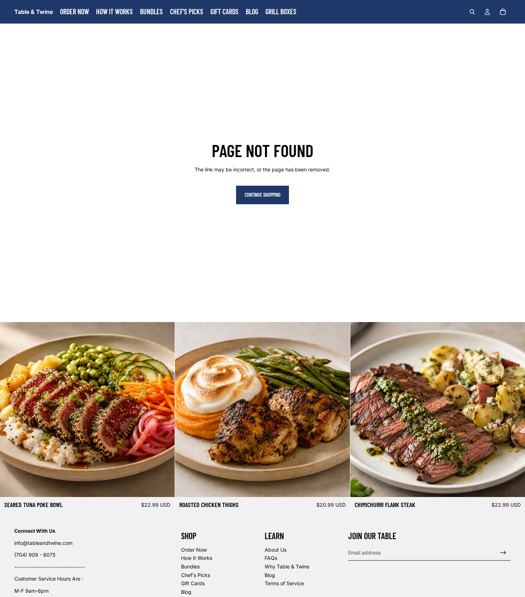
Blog (186, 592)
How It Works (196, 558)
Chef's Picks (195, 575)
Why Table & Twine (287, 566)
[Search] (472, 12)
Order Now (194, 550)
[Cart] (503, 12)
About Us (275, 550)
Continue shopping (262, 195)
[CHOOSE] (164, 486)
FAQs (271, 558)
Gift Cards (193, 583)
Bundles (190, 566)
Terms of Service (284, 583)
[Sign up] (503, 552)
